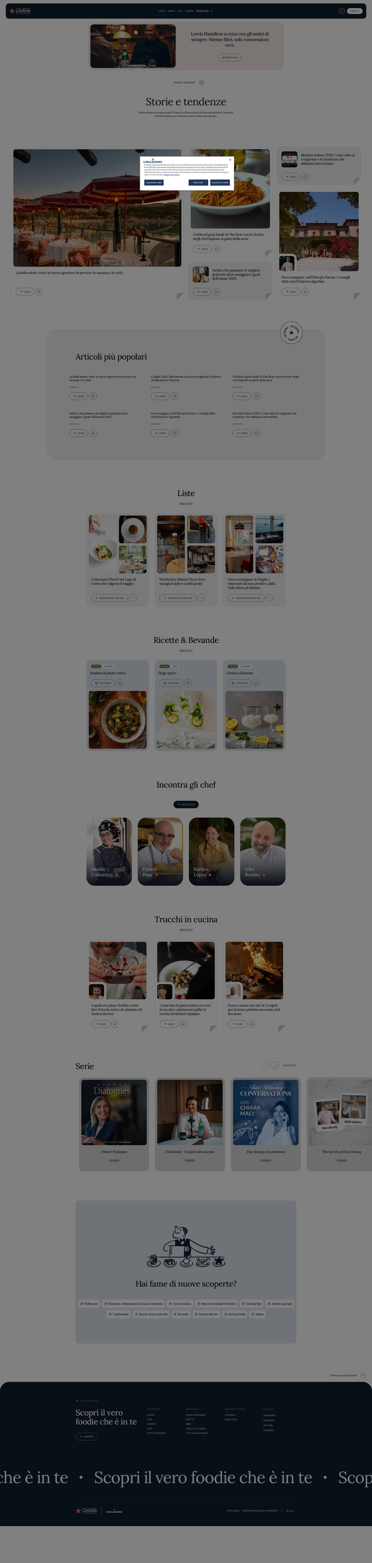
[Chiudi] (230, 160)
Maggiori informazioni (171, 175)
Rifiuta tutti (198, 182)
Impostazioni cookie (154, 182)
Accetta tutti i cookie (220, 182)
